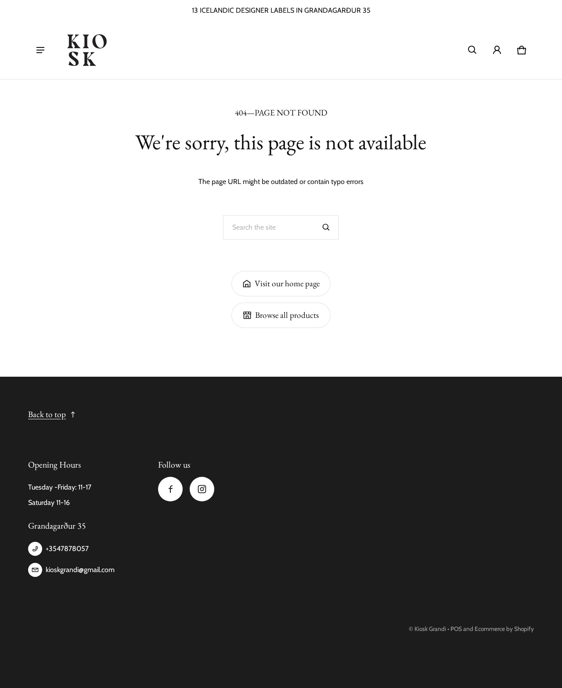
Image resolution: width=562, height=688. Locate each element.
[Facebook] (170, 489)
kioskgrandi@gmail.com (80, 570)
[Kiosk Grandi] (87, 50)
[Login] (497, 50)
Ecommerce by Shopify (504, 628)
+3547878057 (67, 548)
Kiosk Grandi (430, 628)
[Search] (326, 227)
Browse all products (287, 315)
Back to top (47, 414)
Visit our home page (287, 283)
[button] (472, 50)
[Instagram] (202, 489)
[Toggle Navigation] (40, 50)
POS (456, 628)
